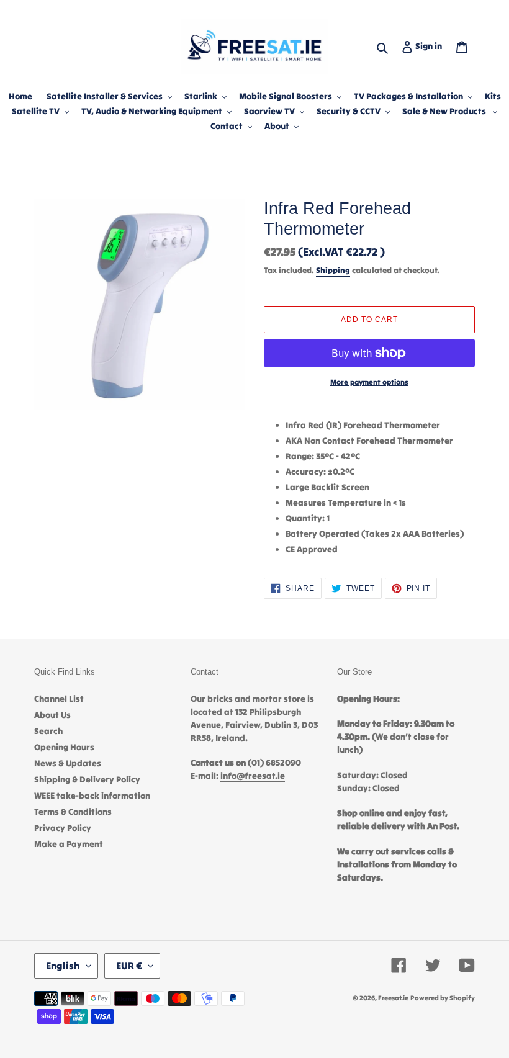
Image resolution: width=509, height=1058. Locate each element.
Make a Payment (68, 844)
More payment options (369, 382)
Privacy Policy (62, 827)
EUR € (129, 965)
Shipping (333, 270)
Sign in (431, 46)
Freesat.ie (393, 997)
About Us (52, 714)
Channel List (59, 698)
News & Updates (67, 763)
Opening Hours (64, 747)
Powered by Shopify (442, 997)
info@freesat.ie (252, 775)
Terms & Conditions (73, 811)
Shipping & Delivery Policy (87, 779)
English (63, 965)
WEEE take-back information (92, 795)
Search (48, 731)
